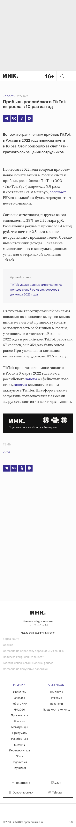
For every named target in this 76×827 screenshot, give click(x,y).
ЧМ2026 (19, 709)
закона (31, 379)
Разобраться (19, 739)
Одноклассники (22, 792)
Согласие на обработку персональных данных (33, 651)
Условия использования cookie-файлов (28, 663)
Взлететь (19, 744)
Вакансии (56, 704)
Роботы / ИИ (19, 704)
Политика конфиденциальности (23, 657)
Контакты (56, 692)
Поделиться (19, 762)
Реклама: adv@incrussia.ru (38, 621)
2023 (6, 452)
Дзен (58, 782)
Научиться (19, 768)
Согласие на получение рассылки (25, 669)
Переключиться (19, 750)
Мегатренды (19, 727)
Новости (9, 96)
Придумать (19, 733)
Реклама (56, 698)
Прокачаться (19, 715)
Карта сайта (11, 639)
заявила (20, 384)
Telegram (57, 792)
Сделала (19, 698)
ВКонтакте (22, 783)
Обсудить (19, 692)
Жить (19, 756)
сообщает (58, 192)
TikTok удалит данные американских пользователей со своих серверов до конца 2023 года (36, 289)
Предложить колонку (56, 709)
